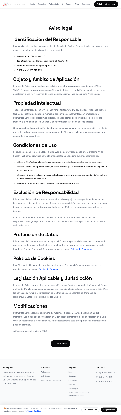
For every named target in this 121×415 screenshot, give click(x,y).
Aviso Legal (73, 388)
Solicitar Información (106, 4)
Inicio (32, 4)
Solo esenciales (90, 410)
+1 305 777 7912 (104, 377)
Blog (77, 4)
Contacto (86, 4)
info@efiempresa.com (106, 372)
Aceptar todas (109, 410)
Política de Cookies (48, 269)
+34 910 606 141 (104, 381)
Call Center (67, 4)
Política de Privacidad (81, 249)
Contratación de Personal (51, 380)
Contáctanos (60, 343)
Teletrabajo (54, 4)
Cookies (72, 384)
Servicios (42, 4)
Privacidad (73, 380)
